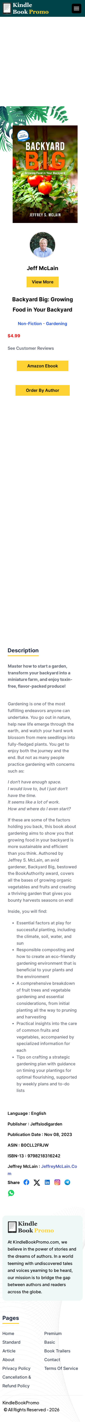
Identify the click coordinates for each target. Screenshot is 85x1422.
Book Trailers (57, 1350)
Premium (53, 1333)
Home (8, 1333)
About (8, 1359)
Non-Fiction (30, 323)
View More (42, 281)
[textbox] (42, 881)
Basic (49, 1342)
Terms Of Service (61, 1368)
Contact (52, 1359)
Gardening (56, 323)
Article (8, 1350)
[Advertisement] (42, 61)
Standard (11, 1342)
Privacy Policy (16, 1368)
